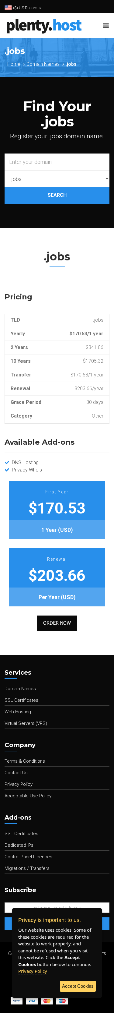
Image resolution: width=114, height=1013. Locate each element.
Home (13, 64)
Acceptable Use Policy (28, 796)
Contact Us (16, 772)
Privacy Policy (19, 784)
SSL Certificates (21, 700)
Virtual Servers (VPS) (26, 723)
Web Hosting (18, 712)
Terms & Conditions (25, 761)
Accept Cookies (78, 986)
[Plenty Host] (42, 25)
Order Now (57, 623)
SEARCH (57, 195)
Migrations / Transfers (27, 868)
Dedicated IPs (19, 845)
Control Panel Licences (28, 856)
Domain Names (43, 64)
